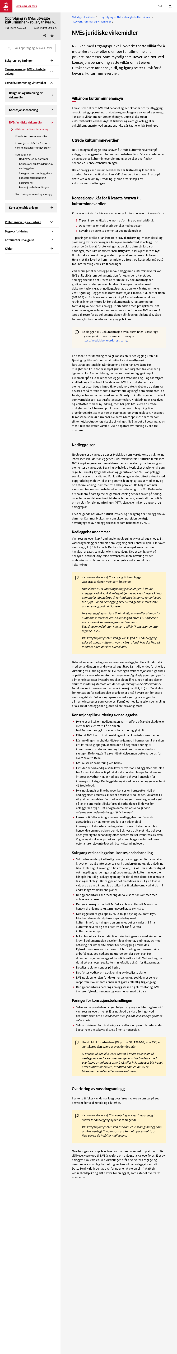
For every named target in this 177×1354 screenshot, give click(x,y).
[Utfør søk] (170, 6)
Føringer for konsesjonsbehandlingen (34, 185)
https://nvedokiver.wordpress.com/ (104, 340)
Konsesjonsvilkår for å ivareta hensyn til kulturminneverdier (33, 145)
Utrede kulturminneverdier (31, 136)
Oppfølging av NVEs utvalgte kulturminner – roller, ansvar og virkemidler (30, 22)
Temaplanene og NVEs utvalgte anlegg (25, 71)
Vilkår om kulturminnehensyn (32, 129)
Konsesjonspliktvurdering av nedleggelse (36, 166)
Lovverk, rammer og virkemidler (92, 21)
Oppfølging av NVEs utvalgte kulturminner (125, 17)
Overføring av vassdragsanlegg (33, 194)
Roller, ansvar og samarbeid (23, 222)
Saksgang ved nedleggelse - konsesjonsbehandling (35, 175)
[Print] (52, 35)
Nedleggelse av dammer (33, 159)
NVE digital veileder (83, 17)
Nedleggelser (23, 154)
